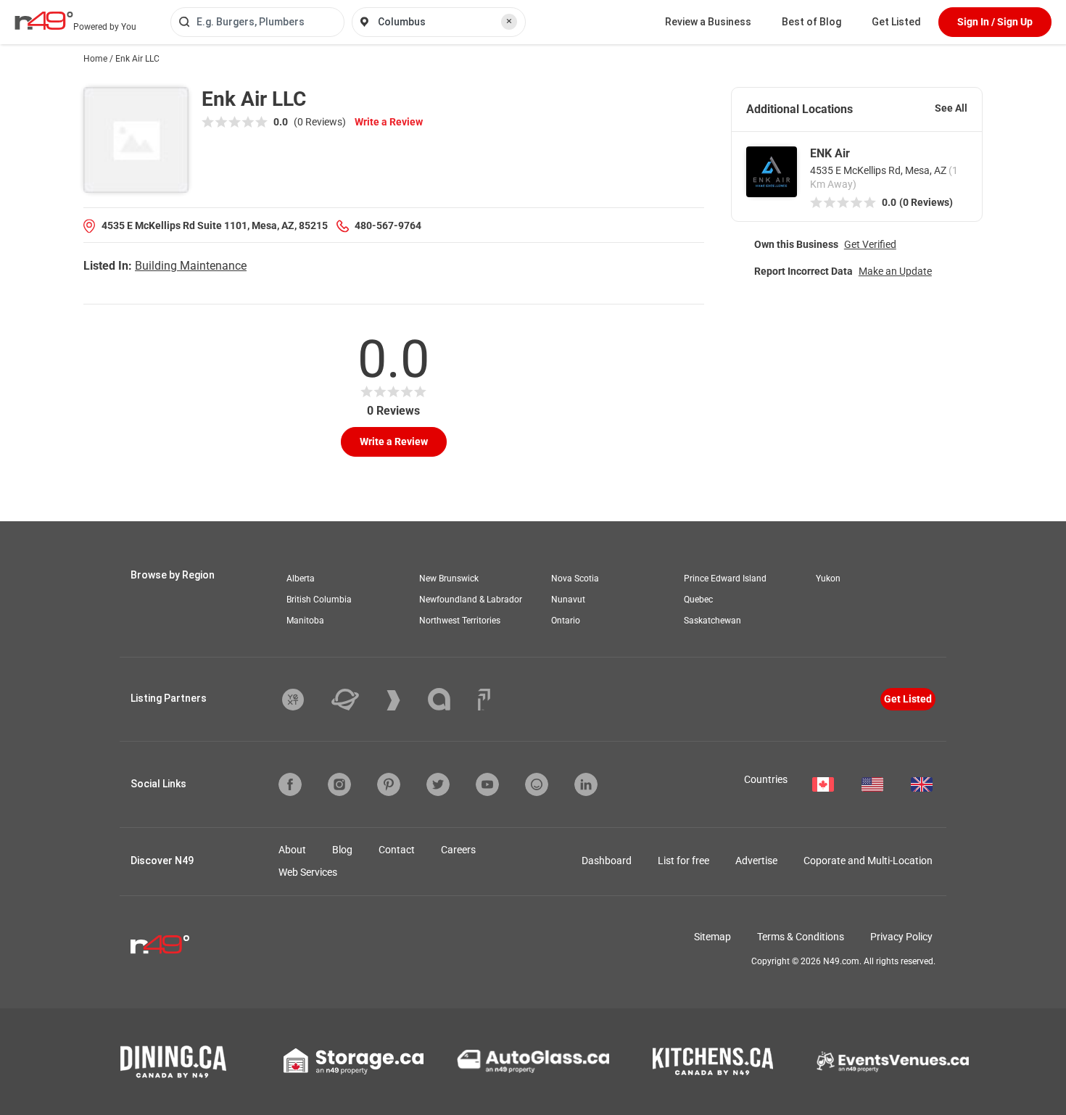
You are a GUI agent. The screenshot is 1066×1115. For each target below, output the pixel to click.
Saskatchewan (712, 620)
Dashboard (607, 860)
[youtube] (487, 784)
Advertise (756, 860)
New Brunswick (449, 578)
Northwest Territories (459, 620)
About (292, 849)
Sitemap (712, 936)
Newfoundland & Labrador (470, 599)
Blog (342, 849)
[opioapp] (536, 784)
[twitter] (438, 784)
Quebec (698, 599)
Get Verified (870, 244)
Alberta (300, 578)
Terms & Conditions (800, 936)
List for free (683, 860)
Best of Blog (811, 22)
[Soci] (484, 699)
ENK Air (830, 153)
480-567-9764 (388, 225)
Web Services (307, 872)
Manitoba (305, 620)
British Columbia (319, 599)
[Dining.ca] (173, 1061)
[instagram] (339, 784)
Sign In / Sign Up (995, 22)
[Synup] (404, 700)
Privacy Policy (901, 936)
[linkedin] (585, 784)
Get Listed (896, 22)
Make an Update (895, 271)
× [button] (509, 21)
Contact (397, 849)
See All (951, 108)
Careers (458, 849)
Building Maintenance (191, 266)
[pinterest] (388, 784)
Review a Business (708, 22)
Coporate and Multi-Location (868, 860)
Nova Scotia (575, 578)
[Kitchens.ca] (713, 1061)
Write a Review (389, 122)
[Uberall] (356, 699)
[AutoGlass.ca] (533, 1061)
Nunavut (568, 599)
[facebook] (290, 784)
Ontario (565, 620)
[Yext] (304, 699)
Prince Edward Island (725, 578)
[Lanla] (450, 699)
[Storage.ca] (353, 1061)
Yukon (828, 578)
